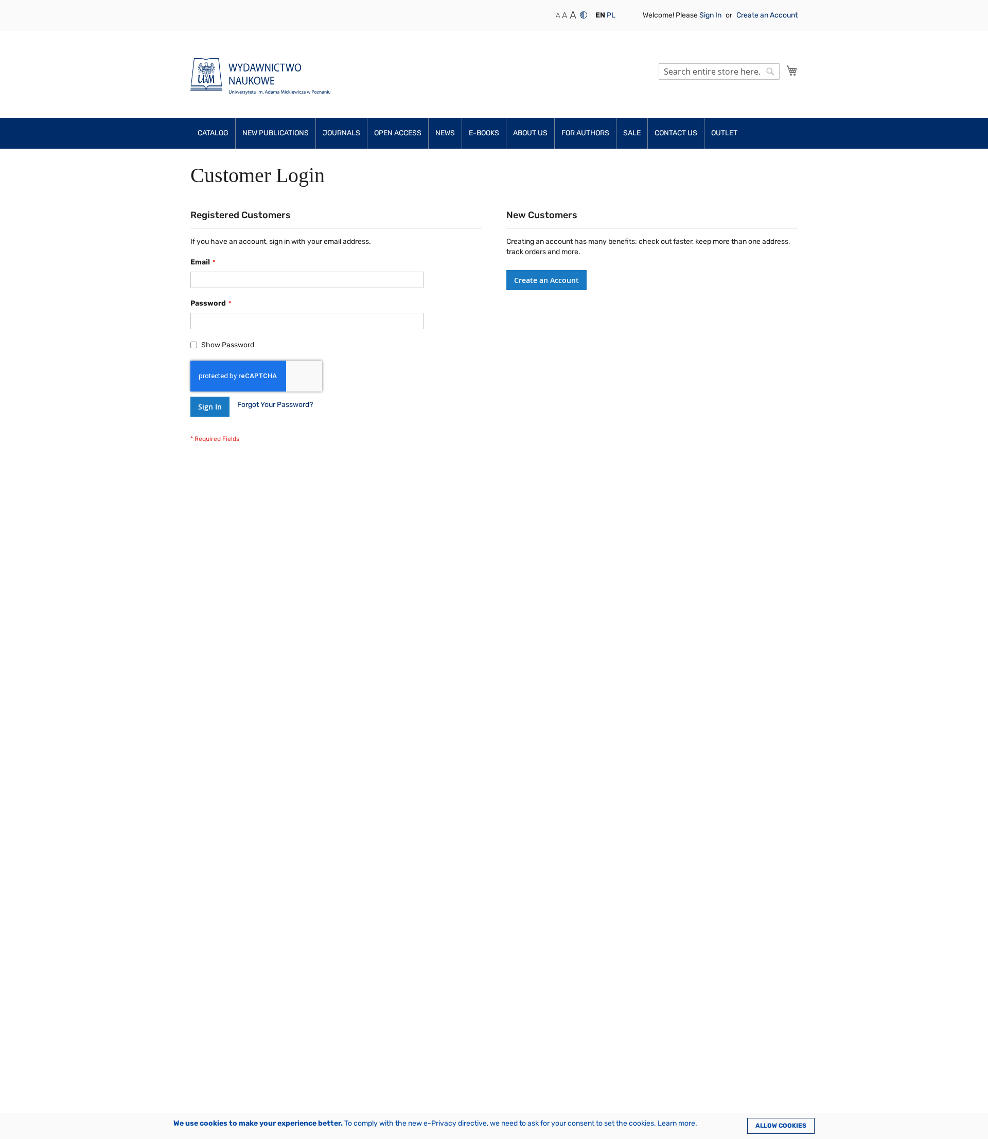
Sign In (711, 15)
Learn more (676, 1123)
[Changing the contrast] (583, 15)
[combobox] (719, 71)
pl (611, 15)
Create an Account (767, 15)
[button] (600, 15)
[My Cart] (792, 70)
